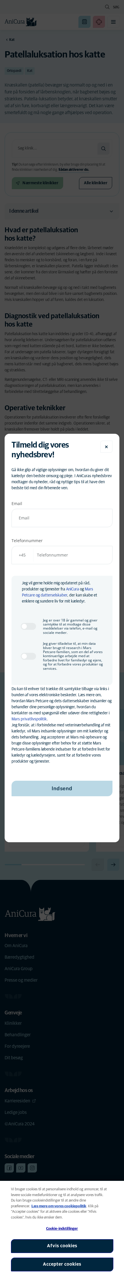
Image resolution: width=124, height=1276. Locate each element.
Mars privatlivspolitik (29, 719)
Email (17, 503)
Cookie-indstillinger (62, 1229)
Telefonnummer (27, 540)
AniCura (72, 589)
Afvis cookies (62, 1246)
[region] (62, 1228)
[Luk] (106, 447)
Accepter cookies (62, 1264)
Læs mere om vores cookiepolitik (58, 1206)
